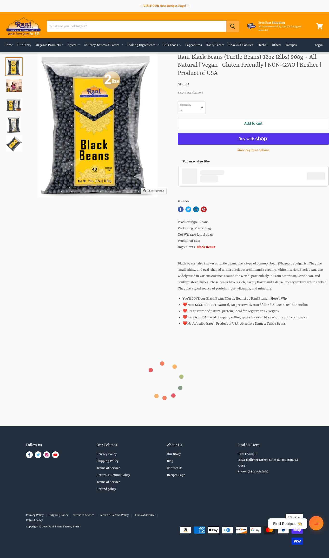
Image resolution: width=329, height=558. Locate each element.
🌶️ (316, 523)
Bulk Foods (171, 45)
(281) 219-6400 (258, 471)
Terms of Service (108, 468)
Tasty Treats (215, 45)
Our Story (24, 45)
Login (319, 45)
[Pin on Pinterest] (204, 209)
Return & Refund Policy (113, 475)
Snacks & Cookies (241, 45)
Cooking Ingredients (141, 45)
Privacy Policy (107, 454)
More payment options (253, 150)
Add (318, 176)
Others (277, 45)
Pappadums (193, 45)
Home (8, 45)
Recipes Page (176, 475)
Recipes (291, 45)
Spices (72, 45)
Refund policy (106, 489)
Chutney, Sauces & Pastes (102, 45)
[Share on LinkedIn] (196, 209)
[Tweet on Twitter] (188, 209)
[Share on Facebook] (181, 209)
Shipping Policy (107, 461)
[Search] (232, 26)
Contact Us (174, 468)
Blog (170, 461)
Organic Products (48, 45)
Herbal (262, 45)
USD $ (292, 517)
